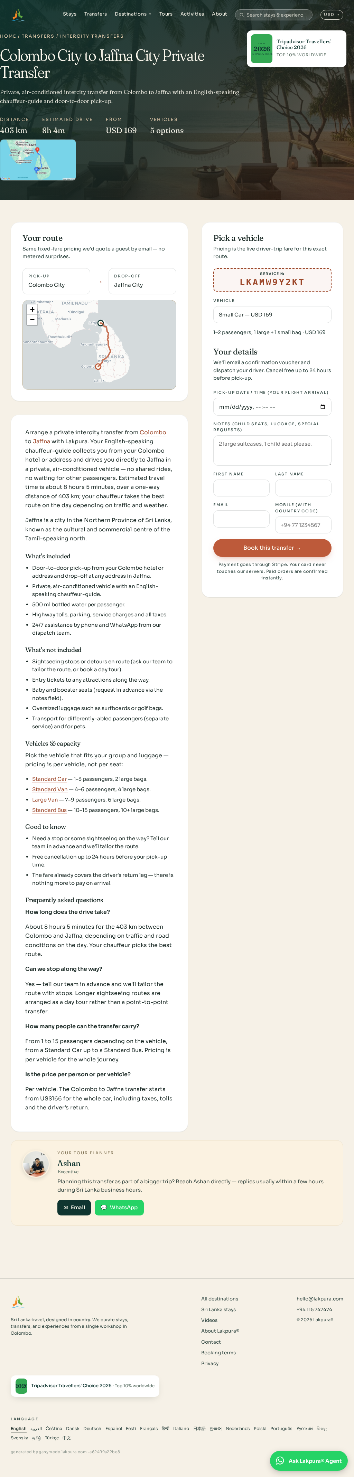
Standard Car (49, 779)
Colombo (153, 432)
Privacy (209, 1363)
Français (149, 1428)
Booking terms (218, 1353)
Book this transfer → (272, 547)
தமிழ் (36, 1438)
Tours (166, 14)
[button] (32, 309)
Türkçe (52, 1438)
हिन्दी (165, 1428)
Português (281, 1428)
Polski (260, 1428)
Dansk (73, 1428)
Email (221, 504)
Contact (211, 1342)
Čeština (54, 1428)
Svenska (19, 1438)
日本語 (199, 1428)
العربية (36, 1428)
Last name (289, 474)
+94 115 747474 (314, 1310)
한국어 (215, 1428)
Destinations (133, 14)
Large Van (45, 799)
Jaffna (41, 441)
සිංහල (322, 1428)
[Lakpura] (18, 14)
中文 (67, 1438)
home (8, 36)
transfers (38, 36)
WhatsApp (119, 1207)
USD (332, 14)
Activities (192, 14)
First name (228, 474)
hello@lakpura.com (320, 1299)
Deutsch (92, 1428)
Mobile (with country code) (296, 507)
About (219, 14)
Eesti (131, 1428)
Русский (305, 1428)
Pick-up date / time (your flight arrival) (270, 392)
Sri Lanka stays (218, 1310)
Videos (209, 1320)
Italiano (181, 1428)
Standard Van (50, 789)
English (19, 1428)
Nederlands (238, 1428)
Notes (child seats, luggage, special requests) (266, 427)
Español (113, 1428)
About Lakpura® (220, 1331)
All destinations (219, 1299)
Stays (70, 14)
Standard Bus (49, 810)
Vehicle (224, 300)
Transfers (95, 14)
